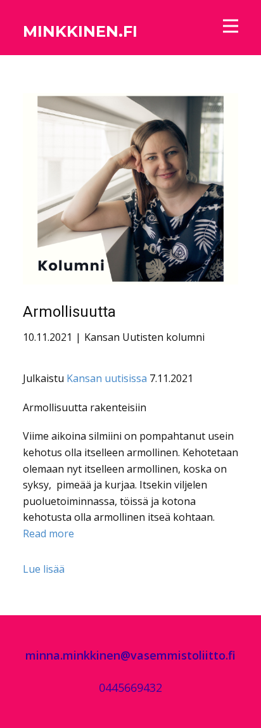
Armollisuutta (69, 312)
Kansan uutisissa (107, 378)
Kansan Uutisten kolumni (144, 337)
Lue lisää (44, 569)
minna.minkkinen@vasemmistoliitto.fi (130, 655)
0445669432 (130, 687)
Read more (48, 533)
